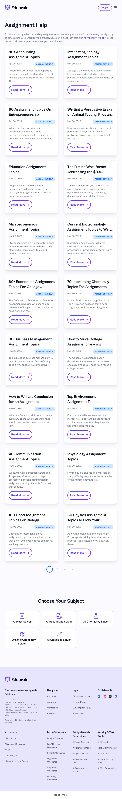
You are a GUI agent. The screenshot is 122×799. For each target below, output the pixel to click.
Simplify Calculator (56, 753)
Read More (18, 90)
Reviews (51, 713)
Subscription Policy (82, 708)
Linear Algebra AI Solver (16, 761)
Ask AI (8, 750)
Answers (51, 702)
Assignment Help (44, 64)
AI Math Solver (22, 621)
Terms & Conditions (82, 696)
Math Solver (11, 738)
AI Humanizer (104, 742)
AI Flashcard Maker (82, 748)
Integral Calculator (56, 738)
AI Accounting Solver (59, 621)
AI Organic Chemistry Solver (22, 641)
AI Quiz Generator (81, 753)
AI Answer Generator (15, 744)
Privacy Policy (79, 702)
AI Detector (103, 753)
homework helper (95, 37)
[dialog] (61, 795)
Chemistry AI (11, 755)
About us (51, 696)
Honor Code (78, 713)
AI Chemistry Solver (96, 621)
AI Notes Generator (82, 742)
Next (72, 569)
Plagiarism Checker (107, 748)
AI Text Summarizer (107, 768)
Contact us (52, 708)
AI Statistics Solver (59, 639)
